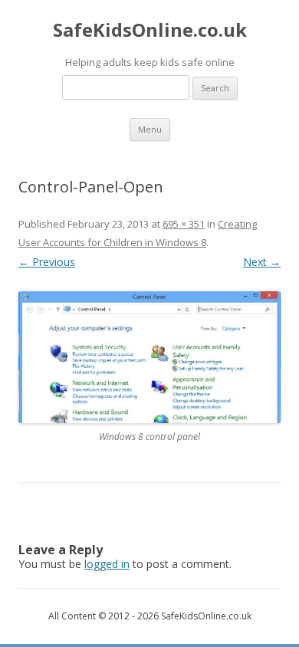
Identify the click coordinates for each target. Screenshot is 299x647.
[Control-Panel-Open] (149, 357)
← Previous (46, 262)
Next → (262, 262)
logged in (107, 564)
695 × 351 (184, 224)
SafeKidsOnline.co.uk (150, 30)
